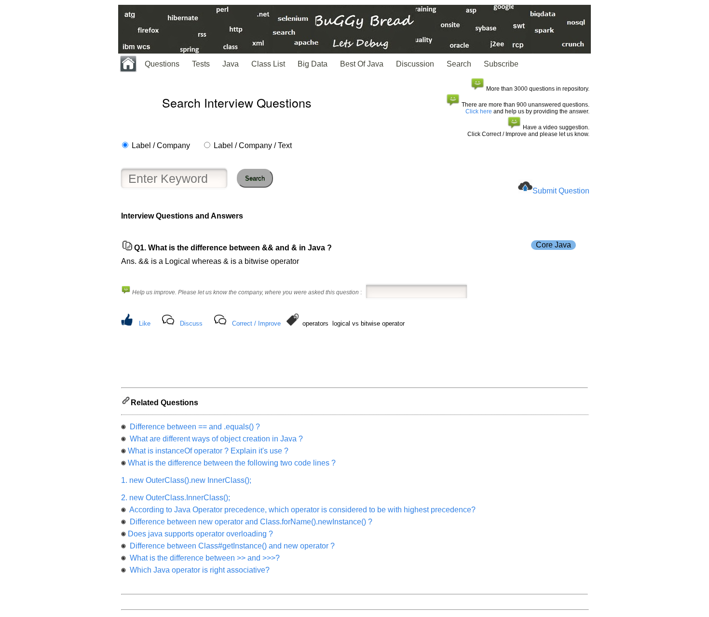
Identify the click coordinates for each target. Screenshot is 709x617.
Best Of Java (361, 64)
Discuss (191, 323)
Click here (478, 111)
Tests (201, 64)
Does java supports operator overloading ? (200, 534)
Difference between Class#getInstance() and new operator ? (231, 546)
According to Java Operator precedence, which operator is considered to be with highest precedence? (302, 510)
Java (230, 64)
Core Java (553, 245)
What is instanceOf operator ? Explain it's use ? (208, 451)
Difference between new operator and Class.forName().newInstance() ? (250, 522)
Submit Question (560, 191)
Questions (162, 64)
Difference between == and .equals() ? (194, 427)
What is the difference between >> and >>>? (204, 558)
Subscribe (501, 64)
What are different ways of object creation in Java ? (215, 439)
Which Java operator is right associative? (199, 570)
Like (144, 323)
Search (459, 64)
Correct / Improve (256, 323)
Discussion (415, 64)
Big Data (312, 64)
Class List (268, 64)
